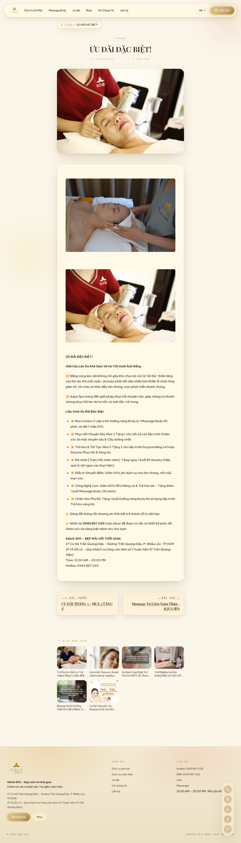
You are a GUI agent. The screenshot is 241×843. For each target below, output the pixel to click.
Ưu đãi (76, 10)
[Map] (228, 799)
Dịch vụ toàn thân (122, 774)
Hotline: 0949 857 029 (190, 768)
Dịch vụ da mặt (121, 768)
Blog (89, 10)
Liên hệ (124, 10)
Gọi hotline (19, 817)
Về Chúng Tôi (106, 10)
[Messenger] (228, 809)
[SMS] (228, 829)
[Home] (62, 25)
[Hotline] (228, 789)
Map (39, 817)
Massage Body (57, 10)
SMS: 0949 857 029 (188, 774)
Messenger (183, 785)
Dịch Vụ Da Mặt (33, 10)
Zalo (179, 780)
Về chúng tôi (119, 785)
